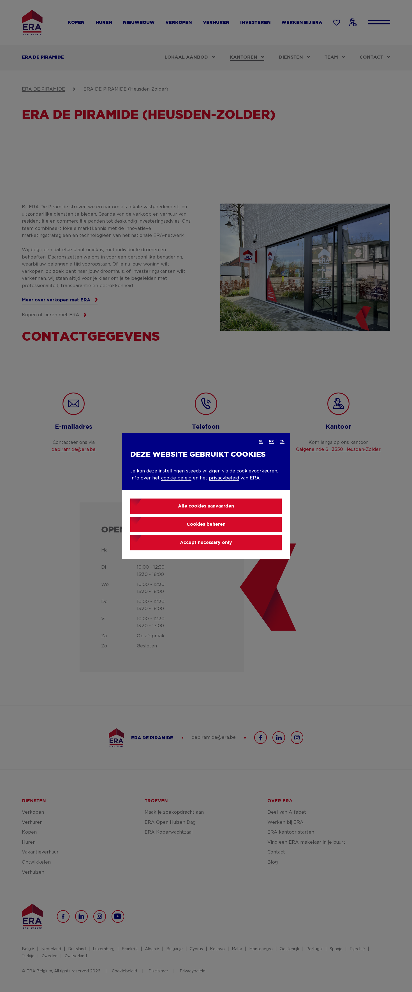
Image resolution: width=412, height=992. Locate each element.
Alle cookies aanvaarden (206, 506)
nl (261, 441)
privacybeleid (224, 478)
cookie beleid (176, 478)
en (282, 441)
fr (271, 441)
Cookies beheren (206, 524)
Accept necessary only (206, 543)
